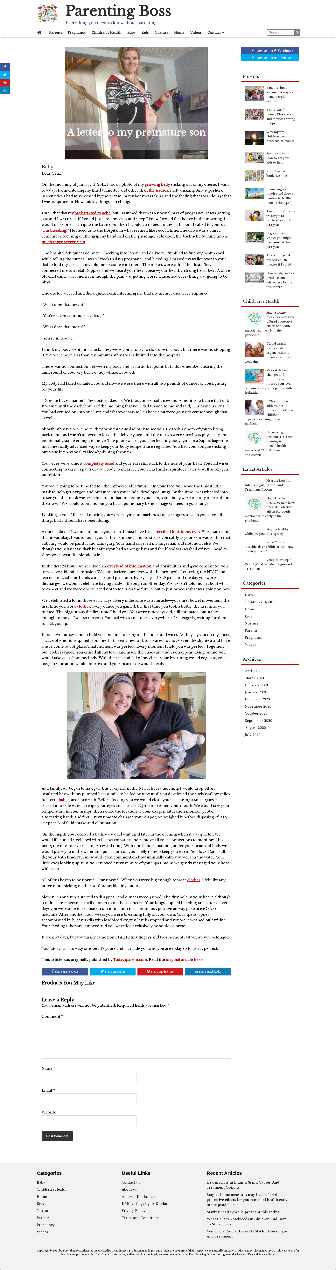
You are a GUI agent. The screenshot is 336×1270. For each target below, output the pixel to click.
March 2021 (254, 678)
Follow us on (272, 51)
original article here (184, 960)
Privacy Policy (133, 1211)
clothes (83, 606)
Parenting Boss (118, 10)
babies (64, 800)
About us (129, 1189)
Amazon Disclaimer (138, 1197)
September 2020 (258, 721)
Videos (196, 32)
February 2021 (256, 685)
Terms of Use (244, 1254)
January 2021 (255, 692)
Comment (52, 1016)
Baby (131, 32)
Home (179, 32)
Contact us (131, 1182)
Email (48, 1090)
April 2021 (253, 671)
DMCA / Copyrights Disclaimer (148, 1204)
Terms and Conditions (140, 1218)
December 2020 (258, 699)
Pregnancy (77, 32)
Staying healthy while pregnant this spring (243, 1212)
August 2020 (255, 728)
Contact (214, 32)
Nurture (161, 32)
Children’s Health (107, 32)
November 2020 (258, 706)
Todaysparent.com (130, 960)
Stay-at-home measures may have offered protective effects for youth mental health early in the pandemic (247, 1200)
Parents (55, 32)
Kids (145, 32)
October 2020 (256, 713)
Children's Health (260, 602)
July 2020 (253, 735)
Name (48, 1068)
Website (49, 1112)
